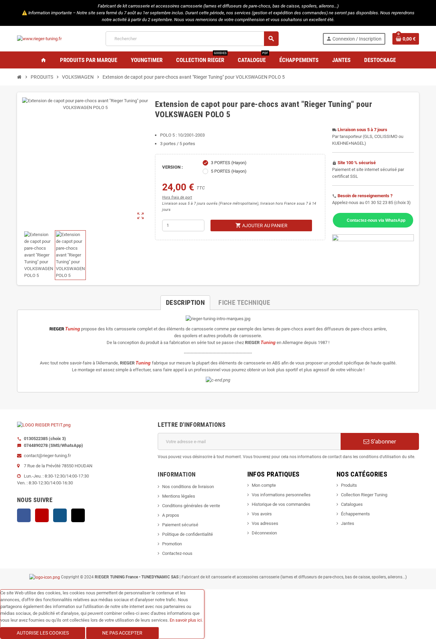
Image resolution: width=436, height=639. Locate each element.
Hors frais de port (177, 197)
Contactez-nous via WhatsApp (376, 220)
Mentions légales (178, 496)
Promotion (172, 543)
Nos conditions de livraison (188, 486)
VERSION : (172, 167)
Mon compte (264, 485)
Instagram (60, 515)
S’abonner (382, 441)
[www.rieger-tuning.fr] (39, 38)
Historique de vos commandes (281, 504)
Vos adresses (265, 523)
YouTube (42, 515)
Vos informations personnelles (281, 494)
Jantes (347, 523)
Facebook (24, 515)
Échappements (355, 513)
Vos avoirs (262, 513)
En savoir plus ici (186, 620)
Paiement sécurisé (180, 524)
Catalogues (352, 504)
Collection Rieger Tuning (364, 494)
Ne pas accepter (122, 633)
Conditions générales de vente (191, 505)
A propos (170, 515)
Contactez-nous (177, 553)
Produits (349, 485)
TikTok (78, 515)
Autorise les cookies (43, 633)
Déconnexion (264, 532)
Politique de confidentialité (187, 534)
